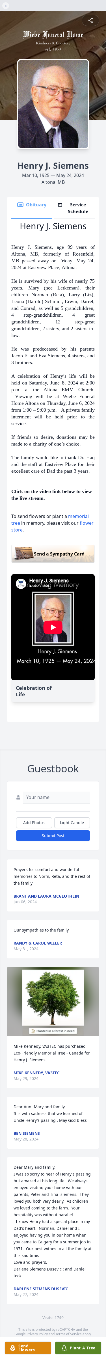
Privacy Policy (37, 1334)
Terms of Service (68, 1334)
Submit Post (53, 835)
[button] (53, 1001)
